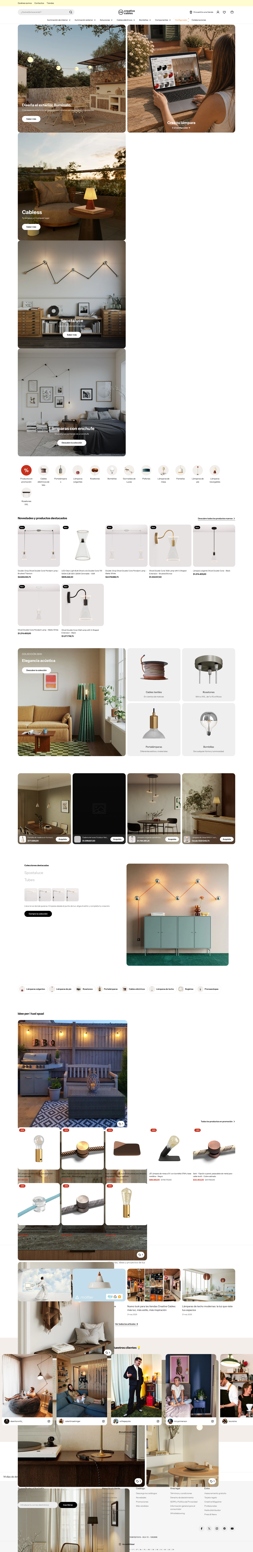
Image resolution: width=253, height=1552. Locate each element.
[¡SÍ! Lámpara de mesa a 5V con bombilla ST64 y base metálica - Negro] (170, 1148)
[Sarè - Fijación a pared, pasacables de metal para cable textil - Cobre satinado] (214, 1148)
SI (161, 1549)
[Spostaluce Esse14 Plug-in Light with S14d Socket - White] (31, 894)
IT (133, 1549)
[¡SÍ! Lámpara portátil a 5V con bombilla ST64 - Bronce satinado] (126, 1204)
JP (137, 1549)
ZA (173, 1549)
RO (149, 1549)
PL (145, 1549)
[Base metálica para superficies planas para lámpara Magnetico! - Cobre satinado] (126, 1148)
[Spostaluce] (177, 915)
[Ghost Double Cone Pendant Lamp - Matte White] (39, 605)
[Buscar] (70, 12)
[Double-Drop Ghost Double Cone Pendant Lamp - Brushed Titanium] (39, 546)
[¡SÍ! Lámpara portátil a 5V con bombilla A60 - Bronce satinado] (39, 1148)
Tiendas (50, 3)
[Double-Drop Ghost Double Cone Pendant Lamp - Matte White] (126, 546)
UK (165, 1549)
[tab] (33, 872)
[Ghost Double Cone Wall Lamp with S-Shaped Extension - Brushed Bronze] (170, 546)
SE (157, 1549)
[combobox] (46, 12)
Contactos (39, 3)
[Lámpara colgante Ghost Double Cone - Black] (214, 546)
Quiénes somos (25, 3)
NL (141, 1549)
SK (153, 1549)
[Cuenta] (218, 12)
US (169, 1549)
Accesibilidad (128, 1544)
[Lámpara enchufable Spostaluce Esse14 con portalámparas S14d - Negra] (44, 894)
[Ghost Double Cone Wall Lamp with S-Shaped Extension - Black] (83, 605)
